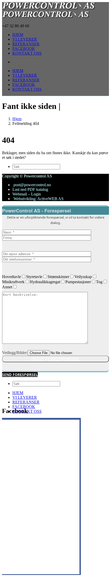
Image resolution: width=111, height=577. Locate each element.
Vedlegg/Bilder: (15, 352)
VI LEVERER (24, 397)
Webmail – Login (26, 194)
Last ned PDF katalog (30, 189)
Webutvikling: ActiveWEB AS (38, 198)
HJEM (17, 393)
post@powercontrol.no (32, 185)
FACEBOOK (23, 406)
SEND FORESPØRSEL (20, 374)
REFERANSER (25, 402)
